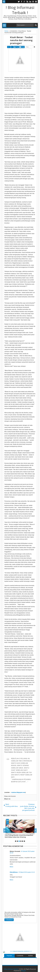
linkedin (30, 1)
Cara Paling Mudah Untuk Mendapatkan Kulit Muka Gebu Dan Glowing (19, 836)
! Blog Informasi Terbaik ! (20, 10)
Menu (4, 1)
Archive (30, 955)
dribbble (33, 1)
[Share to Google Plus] (11, 832)
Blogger (23, 970)
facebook (21, 1)
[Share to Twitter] (9, 832)
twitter (18, 1)
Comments (20, 955)
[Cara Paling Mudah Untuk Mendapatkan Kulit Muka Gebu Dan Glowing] (20, 826)
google (24, 1)
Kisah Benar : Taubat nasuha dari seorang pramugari (21, 40)
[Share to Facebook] (6, 832)
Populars (9, 955)
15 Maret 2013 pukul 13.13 (26, 872)
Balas (11, 867)
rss (27, 1)
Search (36, 25)
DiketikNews (14, 872)
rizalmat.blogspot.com (18, 792)
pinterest (36, 1)
